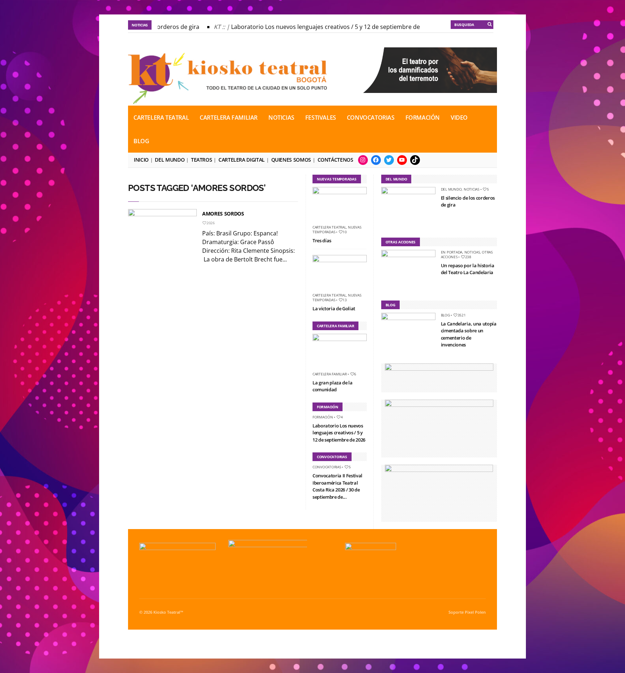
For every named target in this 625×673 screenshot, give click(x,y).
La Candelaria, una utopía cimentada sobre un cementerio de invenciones (469, 334)
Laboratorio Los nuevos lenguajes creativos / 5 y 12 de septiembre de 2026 (326, 27)
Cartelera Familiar (229, 118)
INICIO (141, 159)
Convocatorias (371, 118)
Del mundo (169, 159)
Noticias (281, 118)
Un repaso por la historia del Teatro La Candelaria (467, 269)
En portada (452, 252)
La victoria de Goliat (333, 308)
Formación (422, 118)
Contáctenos (335, 159)
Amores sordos (223, 213)
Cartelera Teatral (161, 118)
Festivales (320, 118)
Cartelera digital (241, 159)
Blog (141, 141)
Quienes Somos (291, 159)
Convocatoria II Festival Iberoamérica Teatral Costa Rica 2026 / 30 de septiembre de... (337, 486)
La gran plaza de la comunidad (332, 386)
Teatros (201, 159)
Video (459, 118)
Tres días (321, 240)
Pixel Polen (475, 612)
